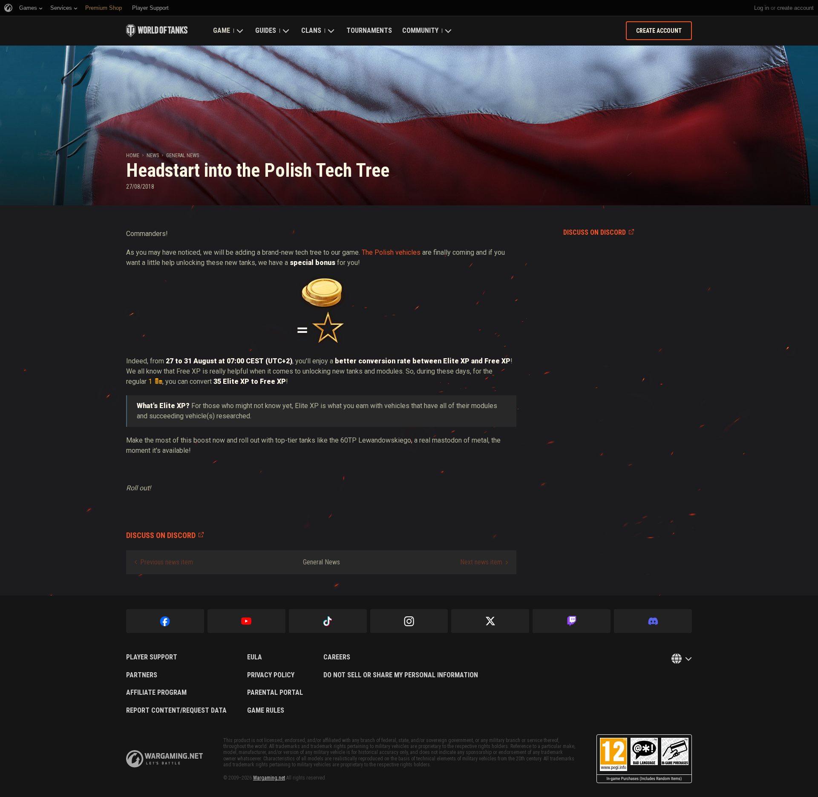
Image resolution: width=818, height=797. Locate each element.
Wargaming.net (269, 778)
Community (420, 30)
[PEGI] (644, 758)
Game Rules (265, 710)
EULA (254, 657)
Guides (265, 30)
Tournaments (369, 30)
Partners (141, 675)
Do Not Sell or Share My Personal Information (400, 675)
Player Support (151, 657)
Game (221, 30)
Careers (336, 657)
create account (795, 8)
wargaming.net (164, 758)
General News (182, 155)
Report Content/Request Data (176, 710)
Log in (761, 8)
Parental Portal (275, 692)
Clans (311, 30)
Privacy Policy (270, 675)
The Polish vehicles (390, 252)
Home (132, 155)
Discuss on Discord (594, 232)
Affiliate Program (156, 692)
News (153, 155)
